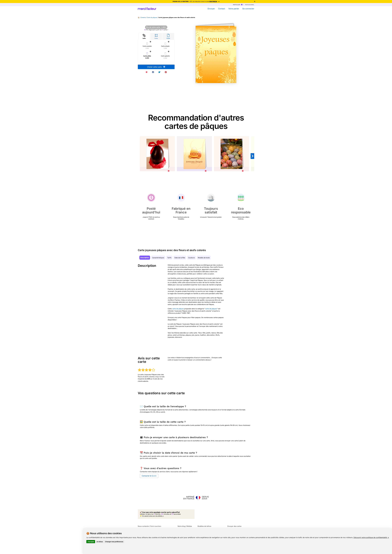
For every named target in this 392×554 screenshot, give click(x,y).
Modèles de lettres (204, 526)
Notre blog (181, 526)
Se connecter (248, 9)
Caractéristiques (158, 258)
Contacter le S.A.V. (149, 476)
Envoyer (211, 9)
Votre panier (233, 9)
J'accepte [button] (90, 541)
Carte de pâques (152, 17)
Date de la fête (179, 258)
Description (144, 258)
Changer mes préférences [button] (114, 541)
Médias (189, 526)
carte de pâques (178, 309)
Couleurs (191, 258)
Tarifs (169, 258)
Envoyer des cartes (234, 526)
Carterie (143, 17)
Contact (221, 9)
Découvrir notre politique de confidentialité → (371, 537)
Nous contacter (143, 526)
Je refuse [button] (99, 541)
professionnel (249, 5)
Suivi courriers (155, 526)
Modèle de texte (204, 258)
